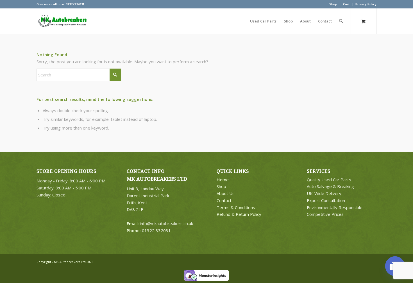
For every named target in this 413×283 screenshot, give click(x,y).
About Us (226, 193)
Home (223, 179)
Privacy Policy (365, 4)
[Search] (340, 21)
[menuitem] (333, 4)
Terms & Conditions (236, 207)
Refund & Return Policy (239, 214)
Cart (346, 4)
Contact (224, 200)
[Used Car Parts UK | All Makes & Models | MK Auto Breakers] (62, 21)
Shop (333, 4)
